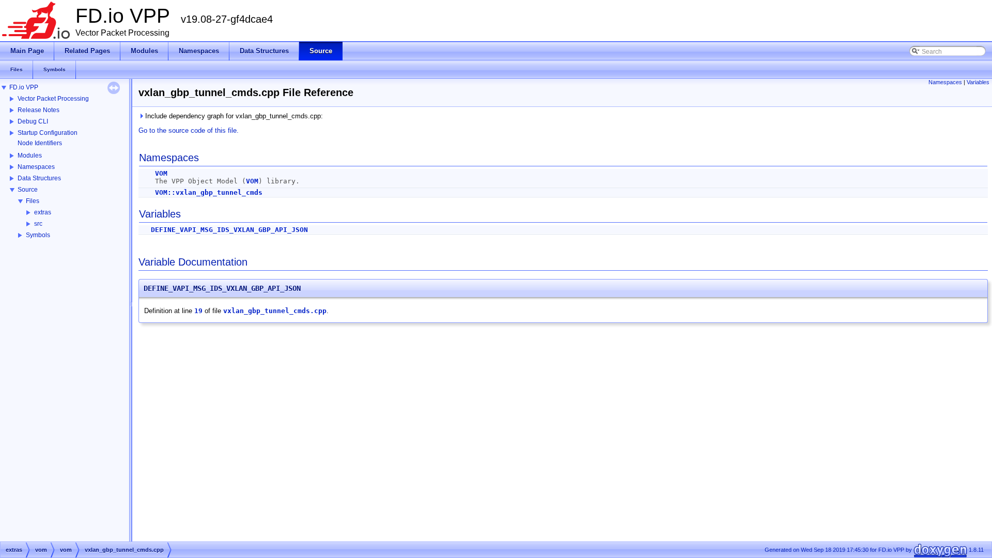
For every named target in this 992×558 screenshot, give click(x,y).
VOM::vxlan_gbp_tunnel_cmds (208, 192)
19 (198, 311)
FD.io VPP (23, 87)
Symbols (38, 235)
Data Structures (39, 178)
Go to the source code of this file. (188, 130)
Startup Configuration (48, 132)
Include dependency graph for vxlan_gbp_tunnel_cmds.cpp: (233, 116)
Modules (30, 155)
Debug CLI (33, 121)
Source (28, 189)
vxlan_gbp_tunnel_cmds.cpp (275, 311)
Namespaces (36, 167)
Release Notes (38, 110)
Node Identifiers (40, 143)
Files (32, 201)
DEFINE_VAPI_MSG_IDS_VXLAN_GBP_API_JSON (229, 230)
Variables (978, 82)
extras (42, 212)
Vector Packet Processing (53, 98)
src (38, 223)
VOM (161, 173)
